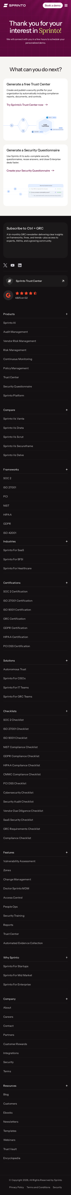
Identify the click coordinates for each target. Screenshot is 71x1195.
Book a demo (53, 5)
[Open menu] (66, 5)
